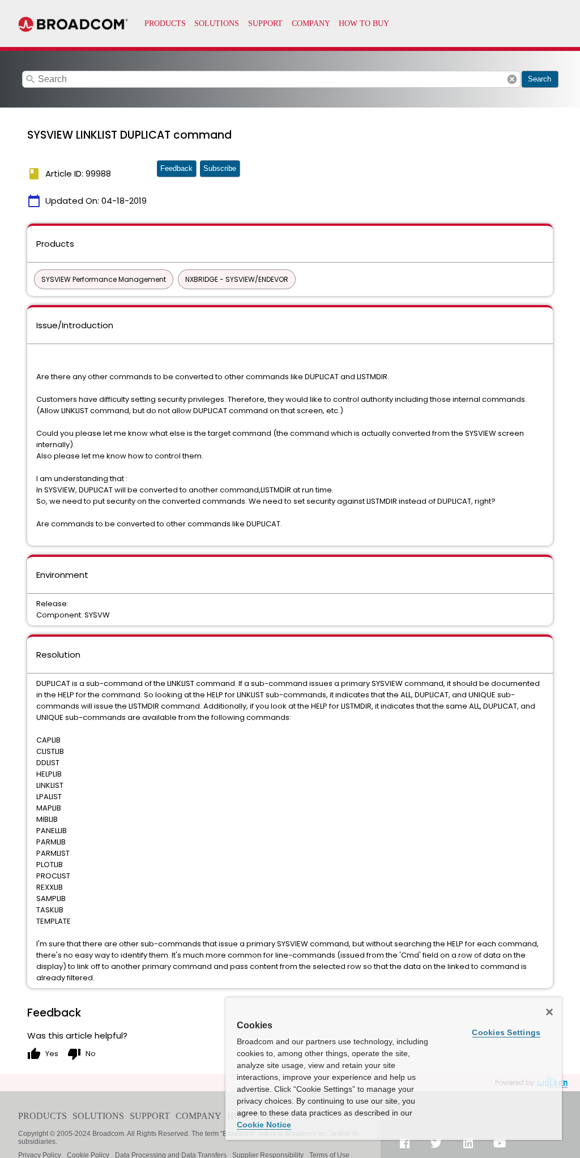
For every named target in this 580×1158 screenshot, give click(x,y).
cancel (512, 79)
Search (539, 79)
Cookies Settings (506, 1032)
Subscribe (219, 168)
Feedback (176, 168)
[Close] (549, 1012)
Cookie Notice (264, 1124)
